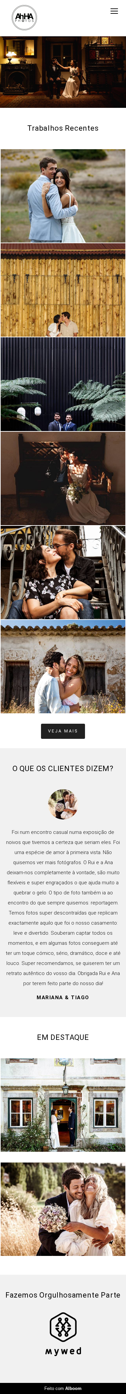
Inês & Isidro (63, 927)
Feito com (63, 1388)
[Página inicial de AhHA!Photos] (24, 18)
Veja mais (63, 730)
